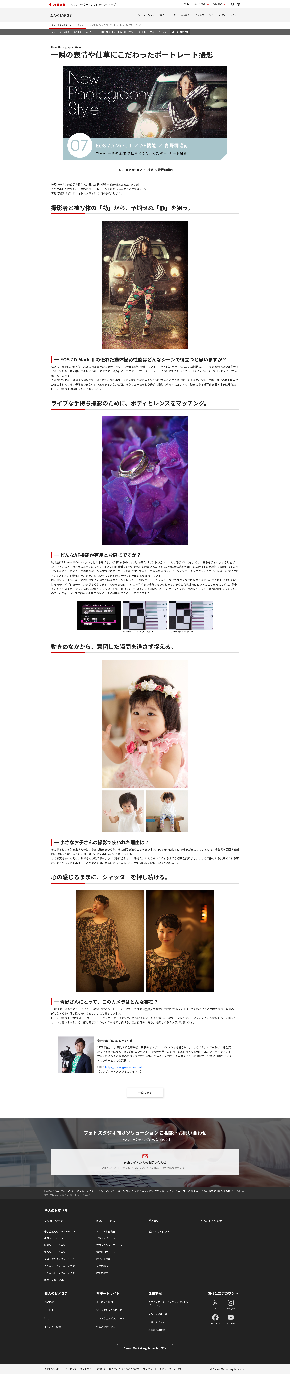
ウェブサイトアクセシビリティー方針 (163, 1369)
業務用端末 (102, 1265)
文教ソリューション (54, 1252)
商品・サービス (167, 15)
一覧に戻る (145, 1093)
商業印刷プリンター (106, 1252)
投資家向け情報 (156, 1330)
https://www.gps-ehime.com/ (123, 1067)
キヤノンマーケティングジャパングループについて (169, 1303)
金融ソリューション (54, 1238)
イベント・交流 (52, 1326)
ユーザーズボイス (180, 31)
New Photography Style (216, 1190)
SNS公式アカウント (223, 1293)
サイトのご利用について (93, 1369)
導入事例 (185, 15)
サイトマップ (69, 1369)
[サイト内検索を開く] (233, 4)
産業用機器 (102, 1272)
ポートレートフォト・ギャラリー (153, 31)
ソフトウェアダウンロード (110, 1318)
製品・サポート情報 (194, 4)
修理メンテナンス (105, 1326)
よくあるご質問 (104, 1302)
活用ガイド (91, 31)
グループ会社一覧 (157, 1313)
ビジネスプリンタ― (106, 1238)
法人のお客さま (61, 15)
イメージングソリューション (114, 1190)
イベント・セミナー (228, 15)
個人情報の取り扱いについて (124, 1369)
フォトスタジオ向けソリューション (67, 25)
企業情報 (217, 4)
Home (48, 1190)
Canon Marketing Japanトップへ (145, 1348)
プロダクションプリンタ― (110, 1245)
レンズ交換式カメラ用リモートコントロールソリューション (115, 25)
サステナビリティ (157, 1322)
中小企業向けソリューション (59, 1231)
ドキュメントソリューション (59, 1272)
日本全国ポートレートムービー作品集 (117, 31)
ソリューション (146, 15)
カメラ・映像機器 (105, 1231)
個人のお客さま (56, 1293)
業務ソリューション (54, 1279)
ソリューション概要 (60, 31)
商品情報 (49, 1302)
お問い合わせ (52, 1369)
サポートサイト (108, 1293)
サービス (49, 1310)
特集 (46, 1318)
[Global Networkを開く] (239, 4)
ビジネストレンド (204, 15)
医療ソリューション (54, 1245)
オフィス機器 (103, 1259)
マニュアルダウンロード (109, 1310)
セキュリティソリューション (59, 1265)
